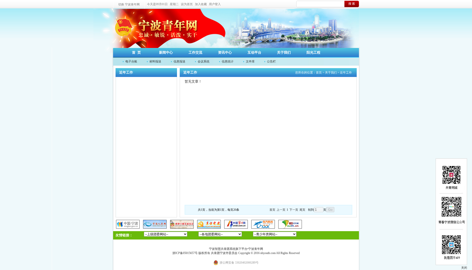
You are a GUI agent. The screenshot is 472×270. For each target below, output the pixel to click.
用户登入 (215, 4)
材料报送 (155, 61)
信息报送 (179, 61)
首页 (319, 72)
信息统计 (228, 61)
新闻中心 (166, 52)
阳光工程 (313, 52)
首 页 (136, 52)
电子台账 (131, 61)
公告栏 (271, 61)
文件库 (250, 61)
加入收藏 (201, 4)
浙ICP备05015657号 (185, 253)
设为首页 (187, 4)
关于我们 (284, 52)
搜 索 (351, 3)
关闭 (464, 268)
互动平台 (254, 52)
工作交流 (195, 52)
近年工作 (346, 72)
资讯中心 (225, 52)
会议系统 (203, 61)
